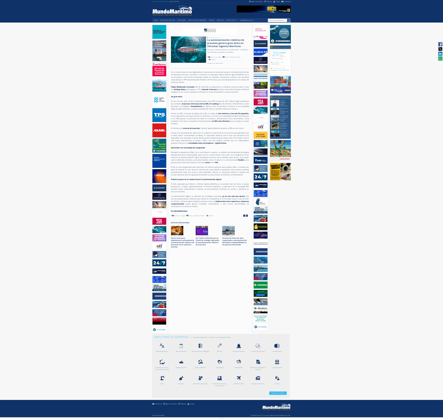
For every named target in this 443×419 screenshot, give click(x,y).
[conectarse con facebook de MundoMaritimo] (440, 44)
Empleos (192, 404)
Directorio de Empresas (197, 20)
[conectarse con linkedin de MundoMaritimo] (440, 54)
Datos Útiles (231, 20)
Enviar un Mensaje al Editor (233, 57)
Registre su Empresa (278, 393)
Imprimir (213, 59)
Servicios (220, 20)
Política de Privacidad (158, 415)
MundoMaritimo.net (246, 20)
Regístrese (183, 404)
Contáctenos (158, 404)
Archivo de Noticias (167, 20)
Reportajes (182, 20)
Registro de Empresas (171, 404)
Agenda (211, 20)
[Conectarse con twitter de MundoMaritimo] (440, 49)
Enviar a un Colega (215, 57)
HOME (156, 20)
